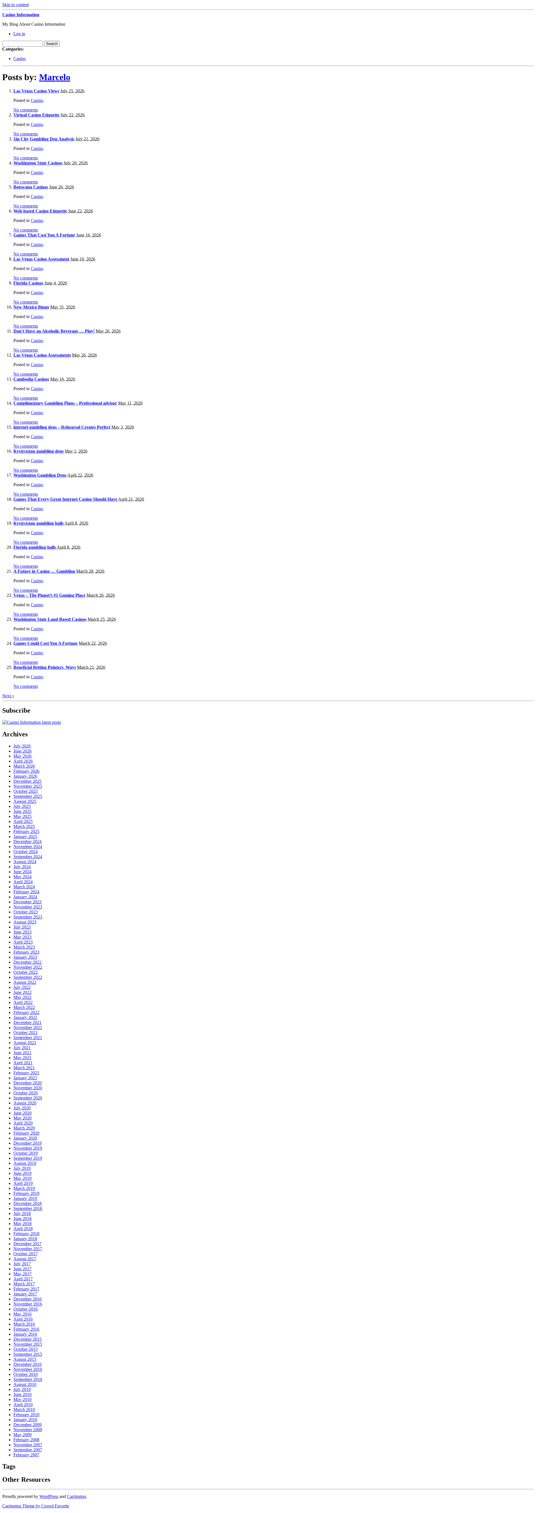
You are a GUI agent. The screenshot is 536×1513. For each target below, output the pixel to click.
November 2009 (27, 1429)
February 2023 (26, 952)
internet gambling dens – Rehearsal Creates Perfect (61, 427)
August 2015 (24, 1359)
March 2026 (24, 766)
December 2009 (27, 1424)
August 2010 (24, 1384)
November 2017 (27, 1248)
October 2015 (25, 1349)
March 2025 (24, 826)
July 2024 (22, 866)
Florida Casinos (28, 283)
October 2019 (25, 1153)
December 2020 (27, 1082)
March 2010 (24, 1409)
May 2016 (22, 1314)
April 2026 (23, 761)
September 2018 (27, 1208)
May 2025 (22, 816)
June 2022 (22, 992)
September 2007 (27, 1449)
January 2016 (25, 1334)
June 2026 (22, 751)
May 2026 (22, 756)
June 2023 (22, 932)
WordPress (48, 1496)
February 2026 (26, 771)
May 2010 (22, 1399)
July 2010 (22, 1389)
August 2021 (24, 1042)
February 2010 (26, 1414)
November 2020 (27, 1087)
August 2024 (24, 861)
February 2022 (26, 1012)
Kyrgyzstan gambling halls (38, 523)
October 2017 (25, 1253)
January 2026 (25, 776)
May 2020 (22, 1118)
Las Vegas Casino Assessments (42, 355)
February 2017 (26, 1289)
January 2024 (25, 896)
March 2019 (24, 1188)
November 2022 (27, 967)
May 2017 (22, 1273)
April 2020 (23, 1123)
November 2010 (27, 1369)
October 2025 (25, 791)
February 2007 (26, 1454)
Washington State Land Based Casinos (50, 619)
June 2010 (22, 1394)
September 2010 (27, 1379)
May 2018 (22, 1223)
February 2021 (26, 1072)
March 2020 (24, 1128)
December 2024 (27, 841)
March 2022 (24, 1007)
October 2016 (25, 1309)
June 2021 (22, 1052)
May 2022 (22, 997)
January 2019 (25, 1198)
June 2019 (22, 1173)
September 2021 (27, 1037)
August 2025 (24, 801)
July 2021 (22, 1047)
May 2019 (22, 1178)
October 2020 (25, 1092)
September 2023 (27, 917)
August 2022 (24, 982)
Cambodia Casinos (31, 379)
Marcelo (54, 77)
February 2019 (26, 1193)
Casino (19, 58)
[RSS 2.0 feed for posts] (31, 722)
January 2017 (25, 1294)
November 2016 (27, 1304)
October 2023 (25, 912)
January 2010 (25, 1419)
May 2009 (22, 1434)
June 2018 (22, 1218)
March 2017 (24, 1283)
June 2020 (22, 1113)
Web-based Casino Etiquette (40, 211)
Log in (19, 33)
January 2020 (25, 1138)
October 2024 (25, 851)
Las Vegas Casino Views (36, 91)
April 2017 (23, 1278)
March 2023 (24, 947)
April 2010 (23, 1404)
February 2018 (26, 1233)
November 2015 (27, 1344)
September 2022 (27, 977)
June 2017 (22, 1268)
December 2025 (27, 781)
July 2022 (22, 987)
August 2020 (24, 1103)
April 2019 (23, 1183)
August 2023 (24, 922)
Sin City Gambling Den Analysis (43, 139)
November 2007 (27, 1444)
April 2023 (23, 942)
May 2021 (22, 1057)
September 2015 (27, 1354)
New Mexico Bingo (31, 307)
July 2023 (22, 927)
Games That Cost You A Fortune (44, 235)
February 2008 (26, 1439)
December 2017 (27, 1243)
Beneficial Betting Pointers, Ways (44, 667)
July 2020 (22, 1108)
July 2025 (22, 806)
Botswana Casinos (30, 187)
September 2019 (27, 1158)
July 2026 (22, 746)
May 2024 (22, 876)
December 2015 (27, 1339)
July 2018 (22, 1213)
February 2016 (26, 1329)
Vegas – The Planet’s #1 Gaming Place (49, 595)
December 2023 (27, 901)
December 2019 (27, 1143)
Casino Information (20, 14)
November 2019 (27, 1148)
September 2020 (27, 1098)
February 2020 (26, 1133)
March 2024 (24, 886)
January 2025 (25, 836)
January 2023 (25, 957)
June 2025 (22, 811)
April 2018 (23, 1228)
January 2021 (25, 1077)
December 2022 (27, 962)
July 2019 (22, 1168)
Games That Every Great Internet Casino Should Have (65, 499)
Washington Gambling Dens (39, 475)
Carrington (76, 1496)
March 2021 (24, 1067)
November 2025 (27, 786)
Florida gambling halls (34, 547)
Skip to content (15, 4)
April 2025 (23, 821)
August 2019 (24, 1163)
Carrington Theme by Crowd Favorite (35, 1506)
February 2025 (26, 831)
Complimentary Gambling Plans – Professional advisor (65, 403)
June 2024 (22, 871)
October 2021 (25, 1032)
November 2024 (27, 846)
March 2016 (24, 1324)
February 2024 (26, 891)
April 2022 (23, 1002)
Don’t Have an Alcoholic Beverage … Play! (54, 331)
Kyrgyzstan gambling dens (38, 451)
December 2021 (27, 1022)
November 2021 (27, 1027)
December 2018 (27, 1203)
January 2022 (25, 1017)
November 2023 (27, 907)
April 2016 (23, 1319)
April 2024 (23, 881)
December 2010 (27, 1364)
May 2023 (22, 937)
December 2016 (27, 1299)
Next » (8, 695)
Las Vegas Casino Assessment (41, 259)
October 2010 (25, 1374)
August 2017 (24, 1258)
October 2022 (25, 972)
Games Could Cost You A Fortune (45, 643)
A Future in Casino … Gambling (44, 571)
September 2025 (27, 796)
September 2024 (27, 856)
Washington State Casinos (38, 163)
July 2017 (22, 1263)
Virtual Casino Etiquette (36, 115)
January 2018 (25, 1238)
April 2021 (23, 1062)
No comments (25, 110)
